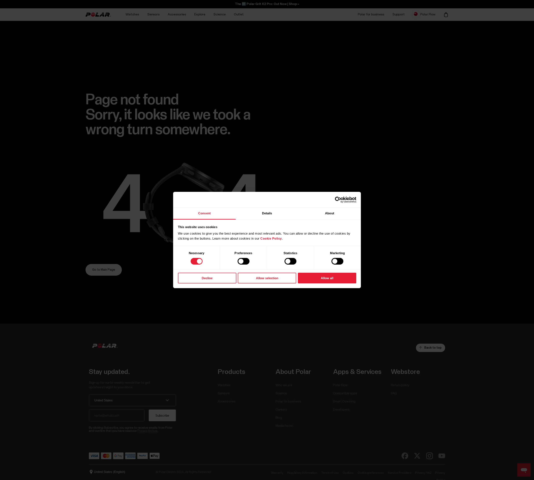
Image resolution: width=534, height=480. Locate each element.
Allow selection (267, 278)
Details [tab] (267, 213)
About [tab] (329, 213)
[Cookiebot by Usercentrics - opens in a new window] (338, 199)
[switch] (243, 261)
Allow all (327, 278)
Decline (207, 278)
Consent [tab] (204, 213)
